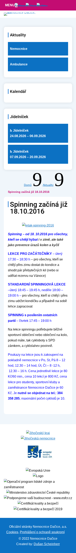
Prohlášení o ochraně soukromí (42, 532)
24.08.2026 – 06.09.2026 (28, 133)
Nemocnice (18, 48)
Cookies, (12, 532)
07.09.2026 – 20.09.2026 (28, 154)
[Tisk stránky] (67, 532)
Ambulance (19, 64)
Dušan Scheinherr (47, 544)
